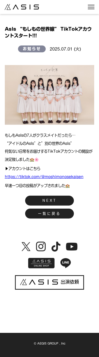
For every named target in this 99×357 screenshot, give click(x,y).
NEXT (49, 200)
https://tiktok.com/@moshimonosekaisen (44, 177)
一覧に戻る (49, 213)
